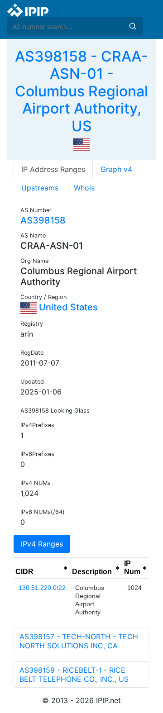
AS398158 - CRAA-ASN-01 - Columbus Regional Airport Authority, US (81, 91)
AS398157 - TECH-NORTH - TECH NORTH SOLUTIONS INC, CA (78, 641)
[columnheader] (42, 568)
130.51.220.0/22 (42, 587)
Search (133, 26)
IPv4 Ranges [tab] (42, 543)
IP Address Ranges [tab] (53, 169)
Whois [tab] (84, 187)
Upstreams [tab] (39, 187)
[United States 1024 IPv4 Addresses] (81, 143)
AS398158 (43, 220)
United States (67, 307)
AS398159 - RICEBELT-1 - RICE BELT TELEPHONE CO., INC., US (74, 674)
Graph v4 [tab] (116, 169)
